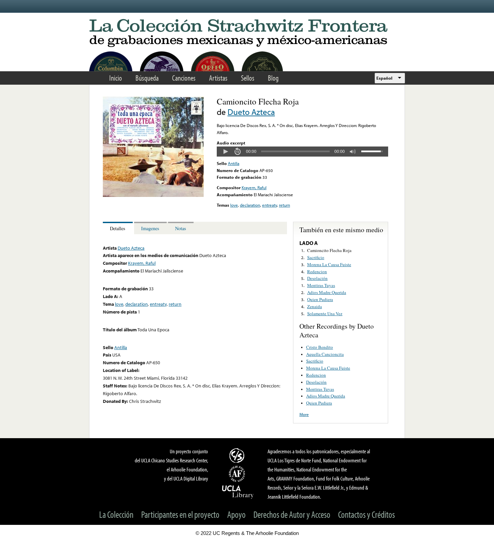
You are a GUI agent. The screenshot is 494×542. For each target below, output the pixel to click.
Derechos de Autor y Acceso (291, 514)
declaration (250, 205)
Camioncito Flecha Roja (329, 250)
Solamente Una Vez (324, 313)
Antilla (233, 163)
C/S (238, 455)
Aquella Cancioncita (325, 354)
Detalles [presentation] (117, 228)
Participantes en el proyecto (180, 514)
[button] (225, 151)
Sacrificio (315, 257)
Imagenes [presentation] (150, 228)
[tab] (118, 228)
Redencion (317, 271)
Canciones (184, 78)
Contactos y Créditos (366, 514)
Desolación (317, 278)
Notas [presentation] (180, 228)
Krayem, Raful (254, 187)
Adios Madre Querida (326, 292)
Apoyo (236, 514)
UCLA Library (238, 492)
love (234, 205)
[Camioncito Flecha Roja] (153, 195)
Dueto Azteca (251, 112)
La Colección (116, 514)
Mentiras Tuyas (321, 285)
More (304, 414)
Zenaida (314, 306)
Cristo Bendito (319, 347)
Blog (273, 78)
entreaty (269, 205)
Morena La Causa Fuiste (329, 264)
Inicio (115, 78)
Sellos (247, 78)
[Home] (247, 33)
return (284, 205)
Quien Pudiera (320, 299)
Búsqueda (147, 78)
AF (238, 474)
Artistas (218, 78)
